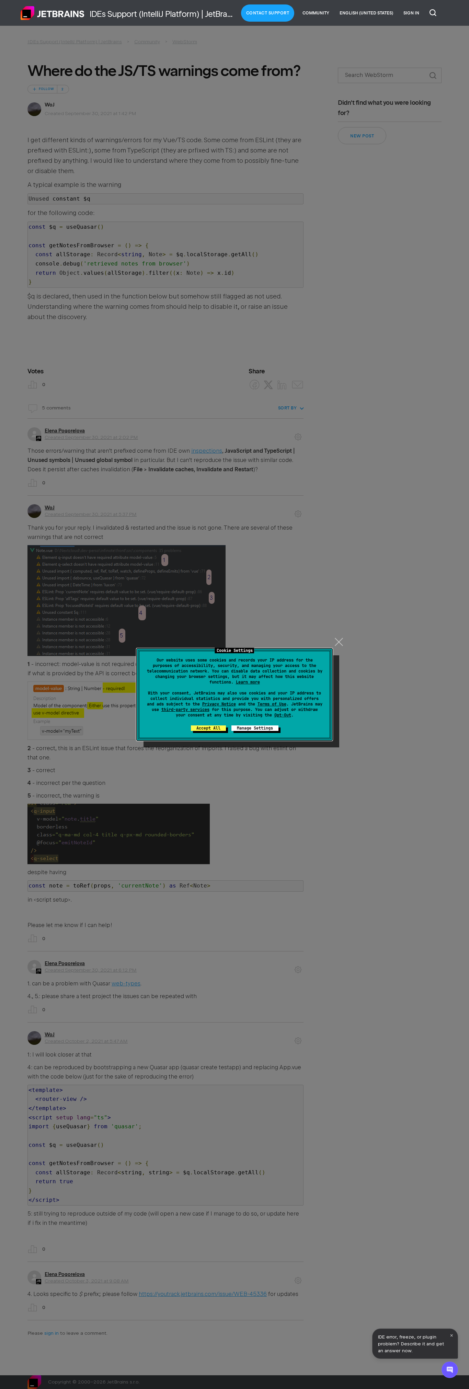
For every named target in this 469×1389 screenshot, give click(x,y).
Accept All (208, 728)
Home (52, 13)
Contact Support (267, 13)
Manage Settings (255, 728)
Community (315, 13)
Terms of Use (272, 704)
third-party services (185, 709)
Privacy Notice (219, 704)
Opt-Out (282, 715)
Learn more (248, 682)
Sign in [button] (411, 13)
